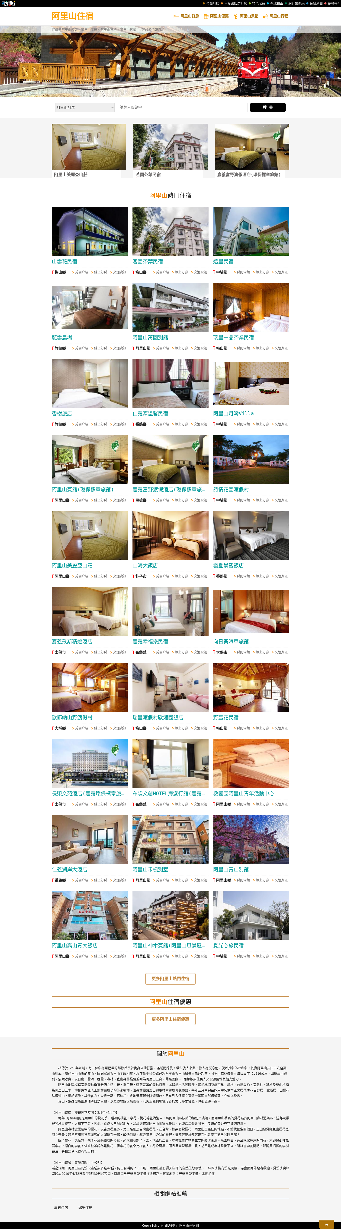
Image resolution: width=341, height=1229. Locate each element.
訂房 (189, 16)
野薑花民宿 (226, 717)
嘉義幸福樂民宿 (150, 641)
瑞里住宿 (85, 1208)
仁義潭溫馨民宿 (150, 413)
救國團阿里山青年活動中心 (243, 793)
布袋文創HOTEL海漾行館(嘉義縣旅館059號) (170, 793)
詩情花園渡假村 (231, 489)
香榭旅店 (62, 413)
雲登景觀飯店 (228, 565)
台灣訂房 (212, 3)
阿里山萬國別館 (150, 337)
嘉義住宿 (61, 1208)
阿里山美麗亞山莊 (72, 565)
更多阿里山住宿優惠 (170, 1019)
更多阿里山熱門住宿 (170, 978)
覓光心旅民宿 (228, 945)
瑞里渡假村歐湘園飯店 (157, 717)
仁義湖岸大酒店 (69, 869)
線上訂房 (100, 272)
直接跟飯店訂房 (235, 3)
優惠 (219, 16)
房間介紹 (81, 272)
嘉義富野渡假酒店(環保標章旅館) (170, 489)
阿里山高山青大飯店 (75, 945)
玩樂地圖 (316, 3)
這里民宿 (223, 261)
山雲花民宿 (64, 261)
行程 (279, 16)
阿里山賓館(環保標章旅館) (83, 489)
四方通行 (170, 1225)
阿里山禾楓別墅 (150, 869)
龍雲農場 (62, 337)
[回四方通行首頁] (8, 3)
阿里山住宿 (72, 16)
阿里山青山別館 (231, 869)
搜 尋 (268, 107)
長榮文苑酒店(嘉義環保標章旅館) (90, 793)
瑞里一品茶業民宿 (233, 337)
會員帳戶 (334, 3)
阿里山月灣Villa (233, 413)
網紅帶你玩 (296, 3)
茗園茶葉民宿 (147, 261)
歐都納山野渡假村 (72, 717)
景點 (249, 16)
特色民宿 (258, 3)
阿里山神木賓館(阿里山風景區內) (170, 945)
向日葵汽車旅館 (231, 641)
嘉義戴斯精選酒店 (72, 641)
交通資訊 (119, 272)
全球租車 (276, 3)
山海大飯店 (145, 565)
